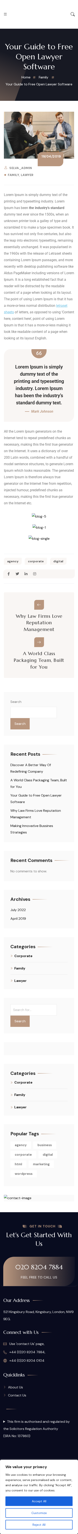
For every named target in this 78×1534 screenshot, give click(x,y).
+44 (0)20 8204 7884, (26, 1352)
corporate (36, 561)
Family (13, 174)
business (44, 1145)
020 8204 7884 (39, 1267)
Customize (39, 1513)
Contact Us (17, 1395)
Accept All (39, 1501)
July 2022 (18, 910)
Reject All (39, 1525)
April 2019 (18, 918)
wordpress (23, 1174)
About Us (15, 1387)
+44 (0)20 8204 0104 (26, 1360)
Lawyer (27, 174)
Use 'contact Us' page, (26, 1343)
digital (58, 561)
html (18, 1164)
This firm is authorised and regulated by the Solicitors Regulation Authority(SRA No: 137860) (36, 1428)
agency (12, 561)
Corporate (23, 956)
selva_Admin (20, 167)
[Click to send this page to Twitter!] (17, 574)
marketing (41, 1164)
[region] (39, 1497)
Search (15, 701)
